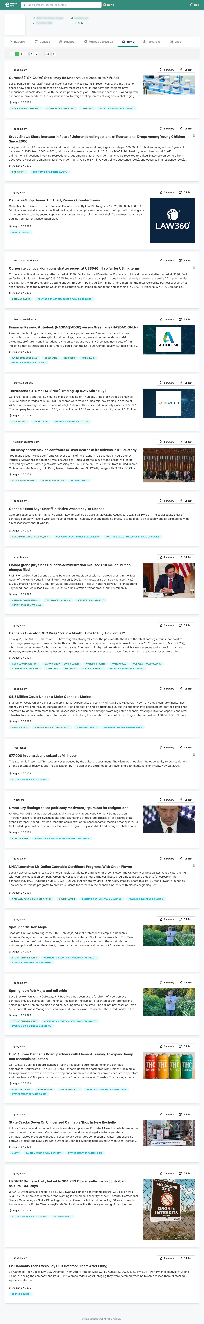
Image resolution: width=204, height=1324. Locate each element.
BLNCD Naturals (21, 1089)
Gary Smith (18, 172)
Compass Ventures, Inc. (60, 108)
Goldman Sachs (21, 299)
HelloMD (70, 668)
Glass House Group (53, 480)
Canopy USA (119, 664)
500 (47, 54)
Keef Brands (45, 1089)
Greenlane (51, 358)
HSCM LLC (69, 358)
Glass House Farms (23, 480)
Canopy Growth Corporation (62, 664)
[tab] (17, 42)
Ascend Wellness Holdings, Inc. (30, 537)
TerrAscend (19, 421)
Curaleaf (87, 108)
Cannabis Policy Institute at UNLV (32, 899)
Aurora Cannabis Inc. (24, 664)
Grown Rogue (20, 727)
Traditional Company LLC (26, 605)
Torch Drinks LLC (69, 1089)
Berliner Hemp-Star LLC (91, 600)
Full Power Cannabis (58, 600)
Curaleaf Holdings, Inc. (26, 108)
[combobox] (61, 5)
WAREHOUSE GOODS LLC (24, 358)
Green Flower (67, 899)
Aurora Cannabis (92, 668)
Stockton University (24, 958)
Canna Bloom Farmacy (25, 600)
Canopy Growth (95, 664)
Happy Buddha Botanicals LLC (52, 727)
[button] (195, 5)
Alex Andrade (20, 838)
